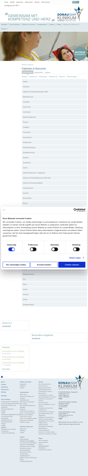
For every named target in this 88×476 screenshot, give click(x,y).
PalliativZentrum (42, 422)
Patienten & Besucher (70, 24)
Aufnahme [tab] (26, 87)
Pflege (59, 24)
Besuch (62, 76)
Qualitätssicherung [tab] (29, 152)
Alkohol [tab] (25, 81)
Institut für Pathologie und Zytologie (27, 397)
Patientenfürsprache (6, 422)
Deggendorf (28, 72)
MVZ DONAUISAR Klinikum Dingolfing (27, 406)
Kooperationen (42, 24)
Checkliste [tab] (26, 102)
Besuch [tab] (25, 203)
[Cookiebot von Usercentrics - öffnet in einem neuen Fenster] (75, 210)
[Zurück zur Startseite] (70, 14)
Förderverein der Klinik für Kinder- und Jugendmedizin (27, 412)
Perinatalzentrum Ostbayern (46, 411)
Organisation (4, 418)
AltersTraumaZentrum (44, 384)
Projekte (3, 423)
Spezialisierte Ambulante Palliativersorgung (26, 421)
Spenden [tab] (26, 294)
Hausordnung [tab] (27, 137)
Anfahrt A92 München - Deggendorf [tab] (34, 173)
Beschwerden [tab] (27, 198)
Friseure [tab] (25, 122)
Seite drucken (45, 2)
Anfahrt (24, 76)
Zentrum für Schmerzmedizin (46, 432)
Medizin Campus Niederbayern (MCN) (28, 458)
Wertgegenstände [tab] (28, 304)
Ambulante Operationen (45, 449)
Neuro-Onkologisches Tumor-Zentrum (46, 405)
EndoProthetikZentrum (44, 389)
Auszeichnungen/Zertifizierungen (10, 403)
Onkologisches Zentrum (45, 391)
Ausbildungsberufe (25, 455)
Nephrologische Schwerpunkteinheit (43, 429)
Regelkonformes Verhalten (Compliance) (8, 430)
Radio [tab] (25, 284)
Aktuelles (4, 24)
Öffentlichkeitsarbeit (6, 420)
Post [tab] (24, 279)
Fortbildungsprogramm (26, 461)
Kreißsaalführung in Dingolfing (13, 351)
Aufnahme (33, 76)
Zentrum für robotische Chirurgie (47, 434)
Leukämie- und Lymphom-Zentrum (45, 399)
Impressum (19, 2)
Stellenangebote (24, 439)
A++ (17, 5)
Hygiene (3, 411)
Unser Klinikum (15, 24)
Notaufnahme (42, 448)
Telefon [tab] (25, 299)
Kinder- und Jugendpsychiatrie (28, 418)
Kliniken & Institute (28, 24)
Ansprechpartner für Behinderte (10, 401)
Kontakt (12, 2)
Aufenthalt (43, 76)
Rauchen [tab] (26, 157)
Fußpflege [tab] (26, 127)
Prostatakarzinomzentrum (45, 408)
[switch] (33, 249)
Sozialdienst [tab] (27, 163)
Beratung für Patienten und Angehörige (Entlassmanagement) (8, 407)
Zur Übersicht (6, 326)
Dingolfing (38, 72)
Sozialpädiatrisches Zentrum (46, 421)
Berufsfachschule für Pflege (27, 446)
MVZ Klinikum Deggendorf (27, 402)
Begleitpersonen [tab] (28, 97)
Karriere (3, 29)
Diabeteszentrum (43, 424)
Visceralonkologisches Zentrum (47, 397)
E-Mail (60, 398)
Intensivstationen (43, 442)
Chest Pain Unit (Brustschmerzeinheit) (44, 386)
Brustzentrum (42, 393)
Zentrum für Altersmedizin (45, 419)
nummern (80, 53)
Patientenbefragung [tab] (29, 147)
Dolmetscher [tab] (27, 112)
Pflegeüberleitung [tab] (28, 274)
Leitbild (3, 412)
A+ (14, 5)
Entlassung (53, 76)
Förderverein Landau (26, 416)
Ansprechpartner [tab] (28, 188)
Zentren (51, 24)
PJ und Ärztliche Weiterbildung (28, 443)
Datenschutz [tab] (27, 107)
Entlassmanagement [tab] (29, 117)
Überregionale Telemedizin (45, 426)
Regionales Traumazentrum (46, 417)
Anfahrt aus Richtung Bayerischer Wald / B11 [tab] (37, 178)
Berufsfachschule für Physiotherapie (25, 453)
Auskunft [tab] (25, 193)
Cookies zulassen (72, 265)
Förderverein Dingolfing (26, 414)
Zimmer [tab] (25, 168)
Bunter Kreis (23, 394)
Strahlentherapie (24, 400)
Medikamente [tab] (27, 142)
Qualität (3, 425)
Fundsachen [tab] (27, 132)
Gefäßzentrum (42, 410)
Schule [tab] (25, 289)
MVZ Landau (23, 403)
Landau (47, 72)
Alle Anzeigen (72, 76)
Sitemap (37, 2)
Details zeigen (75, 258)
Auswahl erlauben (44, 265)
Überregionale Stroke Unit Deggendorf (45, 414)
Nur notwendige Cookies (16, 265)
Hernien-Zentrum (43, 402)
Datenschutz (29, 2)
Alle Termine (6, 369)
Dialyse (40, 444)
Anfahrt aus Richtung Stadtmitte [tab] (33, 183)
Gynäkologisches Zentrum (45, 395)
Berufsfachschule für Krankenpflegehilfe (25, 449)
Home (6, 2)
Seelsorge (22, 409)
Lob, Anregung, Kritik (7, 416)
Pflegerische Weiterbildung (27, 444)
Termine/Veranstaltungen (8, 433)
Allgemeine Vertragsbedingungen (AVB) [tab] (35, 92)
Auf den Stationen (43, 440)
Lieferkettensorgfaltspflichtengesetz (10, 414)
